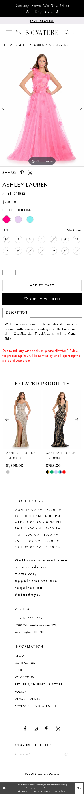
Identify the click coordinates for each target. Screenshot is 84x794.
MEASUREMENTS (27, 699)
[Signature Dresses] (42, 33)
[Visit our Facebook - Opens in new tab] (25, 729)
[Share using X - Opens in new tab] (30, 172)
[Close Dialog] (4, 787)
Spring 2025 (58, 45)
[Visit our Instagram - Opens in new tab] (36, 729)
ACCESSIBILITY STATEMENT (36, 706)
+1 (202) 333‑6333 (28, 618)
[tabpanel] (42, 108)
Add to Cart (42, 285)
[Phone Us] (18, 32)
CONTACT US (25, 663)
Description (16, 312)
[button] (9, 32)
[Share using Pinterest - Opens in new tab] (22, 172)
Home (9, 45)
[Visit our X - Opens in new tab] (58, 729)
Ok (79, 788)
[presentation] (22, 419)
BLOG (19, 670)
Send (66, 754)
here (63, 791)
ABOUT (20, 655)
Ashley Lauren (31, 45)
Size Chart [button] (74, 230)
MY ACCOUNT (26, 677)
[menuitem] (9, 32)
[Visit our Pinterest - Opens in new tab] (46, 729)
